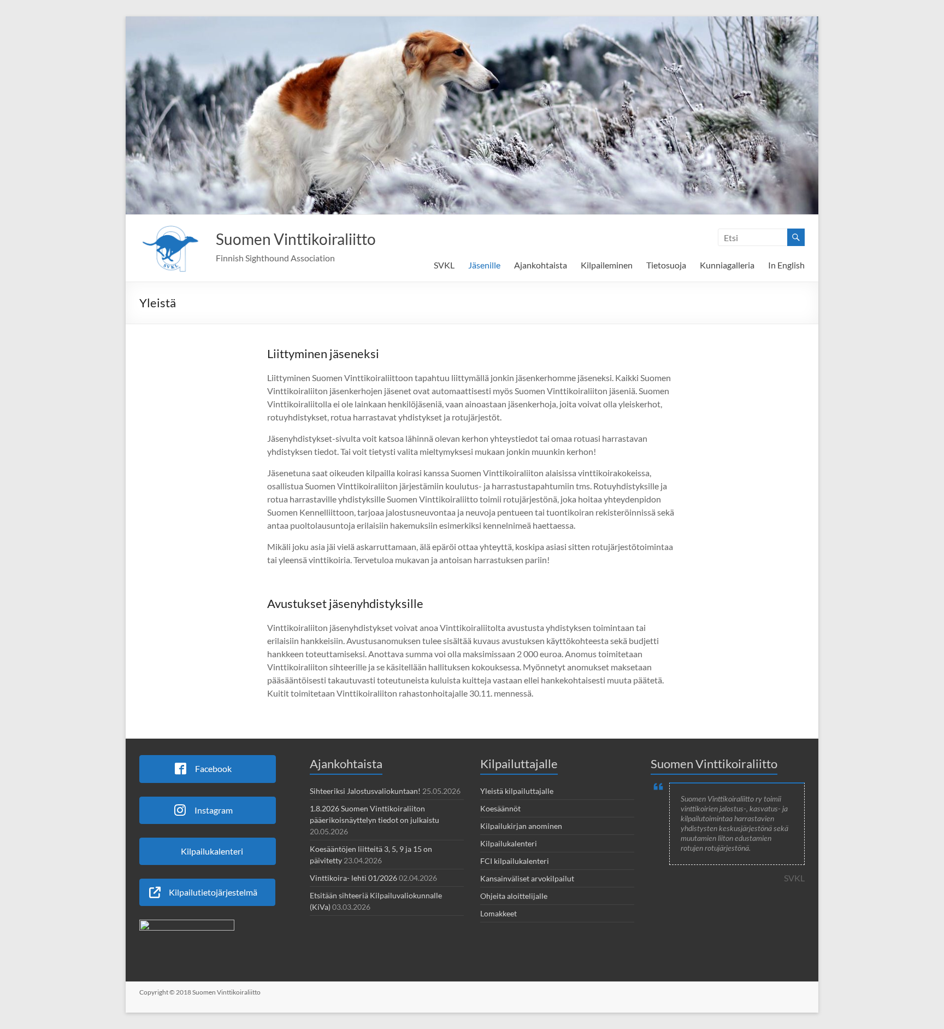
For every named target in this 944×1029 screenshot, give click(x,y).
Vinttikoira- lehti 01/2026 (353, 877)
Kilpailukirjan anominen (521, 826)
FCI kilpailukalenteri (514, 861)
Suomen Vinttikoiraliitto (296, 239)
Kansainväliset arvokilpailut (527, 878)
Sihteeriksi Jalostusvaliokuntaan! (365, 791)
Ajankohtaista (540, 265)
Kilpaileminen (607, 265)
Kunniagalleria (727, 265)
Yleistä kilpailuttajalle (516, 791)
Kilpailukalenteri (508, 843)
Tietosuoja (666, 265)
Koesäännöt (500, 808)
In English (786, 265)
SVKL (444, 265)
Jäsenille (484, 265)
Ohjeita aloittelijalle (513, 896)
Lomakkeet (498, 913)
